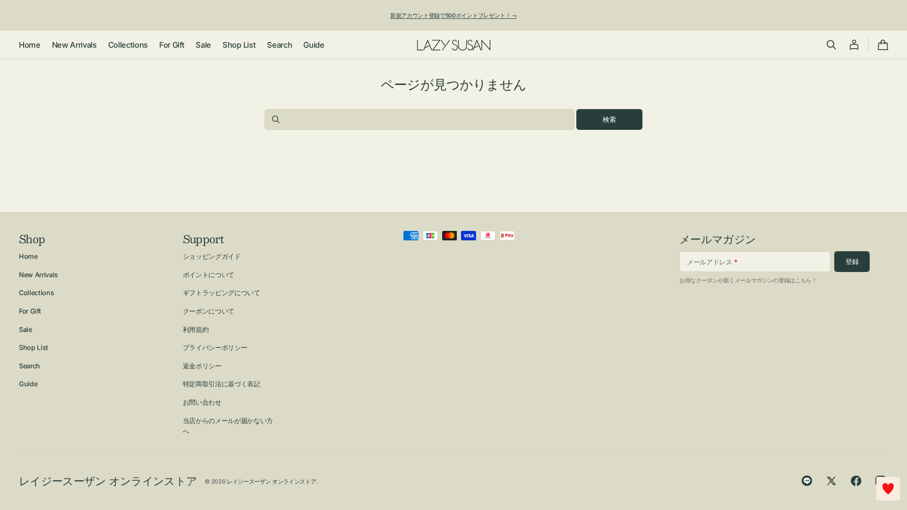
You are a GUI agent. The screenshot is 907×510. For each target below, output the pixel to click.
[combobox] (419, 119)
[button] (831, 44)
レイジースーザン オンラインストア (271, 481)
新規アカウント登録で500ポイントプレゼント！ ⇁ (453, 15)
